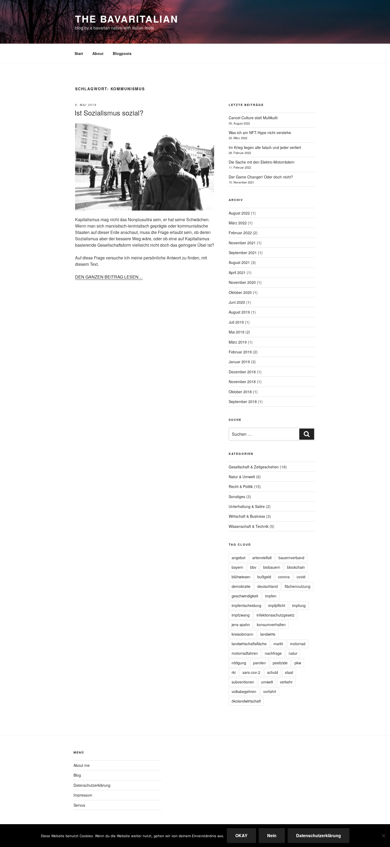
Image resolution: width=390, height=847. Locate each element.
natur (293, 653)
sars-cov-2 (251, 672)
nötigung (239, 662)
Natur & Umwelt (242, 476)
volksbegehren (244, 691)
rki (234, 672)
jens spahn (241, 624)
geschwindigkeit (245, 595)
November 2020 (242, 282)
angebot (238, 557)
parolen (259, 662)
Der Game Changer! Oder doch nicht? (261, 176)
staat (289, 672)
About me (81, 765)
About (97, 53)
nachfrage (273, 653)
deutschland (267, 586)
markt (278, 643)
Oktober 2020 (240, 292)
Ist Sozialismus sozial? (109, 112)
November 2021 (242, 242)
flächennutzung (297, 586)
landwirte (267, 634)
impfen (270, 595)
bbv (253, 567)
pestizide (280, 662)
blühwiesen (241, 576)
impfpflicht (276, 605)
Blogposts (122, 53)
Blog (77, 775)
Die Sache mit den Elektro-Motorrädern (261, 162)
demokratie (241, 586)
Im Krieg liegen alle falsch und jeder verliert (265, 147)
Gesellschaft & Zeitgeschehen (254, 466)
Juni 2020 (237, 302)
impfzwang (241, 615)
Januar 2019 (239, 361)
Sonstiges (237, 496)
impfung (299, 605)
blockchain (296, 567)
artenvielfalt (262, 557)
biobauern (271, 567)
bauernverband (291, 557)
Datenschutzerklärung (91, 785)
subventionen (243, 682)
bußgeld (264, 576)
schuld (272, 672)
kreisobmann (242, 634)
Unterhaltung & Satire (247, 506)
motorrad (297, 643)
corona (284, 576)
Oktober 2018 (240, 391)
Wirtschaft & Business (247, 516)
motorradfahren (245, 653)
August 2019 (239, 312)
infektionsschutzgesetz (275, 615)
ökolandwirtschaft (246, 701)
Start (79, 53)
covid (301, 576)
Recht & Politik (241, 486)
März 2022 (238, 222)
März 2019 (238, 342)
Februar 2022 (240, 232)
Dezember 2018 (242, 371)
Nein (271, 835)
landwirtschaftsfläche (249, 643)
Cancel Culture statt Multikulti (253, 117)
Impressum (82, 795)
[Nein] (383, 835)
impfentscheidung (246, 605)
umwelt (267, 682)
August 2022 (239, 213)
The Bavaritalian (126, 18)
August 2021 (239, 262)
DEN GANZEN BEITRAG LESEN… (109, 277)
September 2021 (243, 252)
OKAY (241, 835)
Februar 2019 (240, 351)
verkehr (286, 682)
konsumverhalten (271, 624)
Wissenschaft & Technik (248, 526)
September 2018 (243, 401)
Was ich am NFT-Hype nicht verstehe (260, 132)
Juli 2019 (236, 322)
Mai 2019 (236, 332)
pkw (297, 662)
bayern (237, 567)
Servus (79, 805)
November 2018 (242, 381)
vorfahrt (269, 691)
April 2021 (237, 272)
